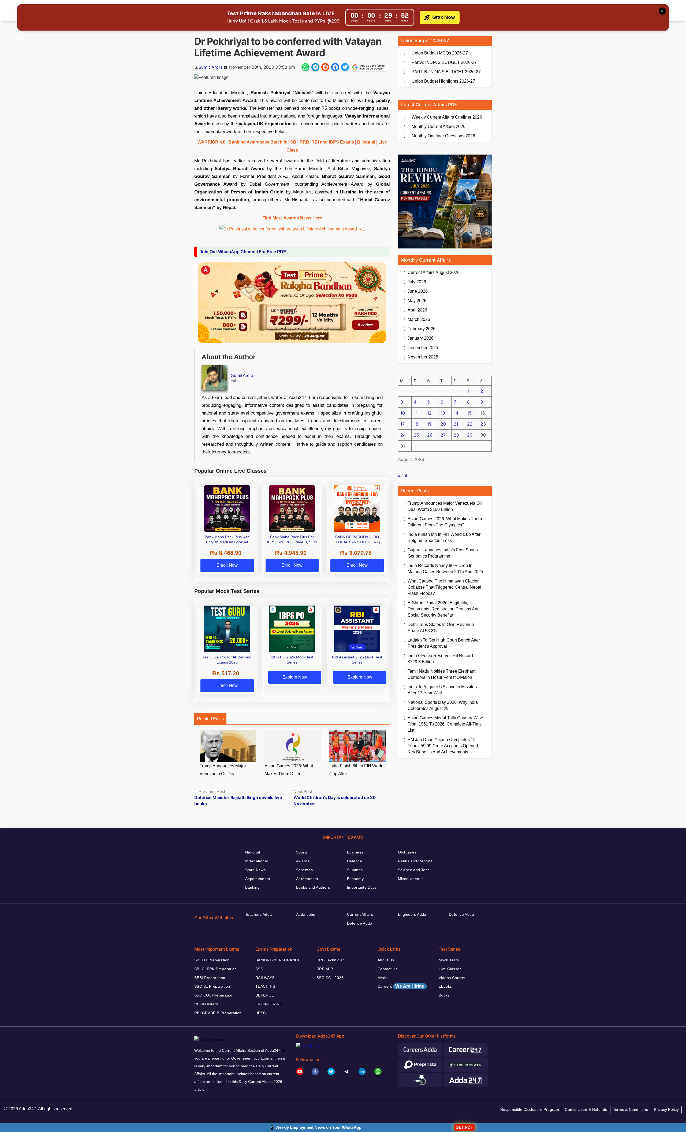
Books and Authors (313, 887)
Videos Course (452, 978)
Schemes (304, 870)
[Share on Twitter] (345, 67)
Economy (355, 879)
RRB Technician (330, 960)
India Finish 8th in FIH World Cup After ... (356, 770)
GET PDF (464, 1127)
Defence (354, 861)
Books (444, 995)
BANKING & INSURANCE (277, 960)
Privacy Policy (666, 1109)
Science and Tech (414, 870)
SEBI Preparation (209, 978)
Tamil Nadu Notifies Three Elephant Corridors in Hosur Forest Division (441, 674)
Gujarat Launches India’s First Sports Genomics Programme (443, 553)
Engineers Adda (412, 914)
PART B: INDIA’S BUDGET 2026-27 (446, 71)
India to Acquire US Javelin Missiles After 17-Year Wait (442, 689)
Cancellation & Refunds (586, 1109)
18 (416, 424)
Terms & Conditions (630, 1109)
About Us (386, 960)
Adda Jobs (305, 914)
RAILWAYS (264, 978)
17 (402, 424)
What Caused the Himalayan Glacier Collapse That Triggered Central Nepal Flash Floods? (444, 587)
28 (456, 435)
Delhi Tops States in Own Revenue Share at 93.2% (441, 627)
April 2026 (417, 310)
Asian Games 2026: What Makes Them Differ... (288, 770)
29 (469, 435)
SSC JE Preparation (212, 986)
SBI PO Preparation (212, 960)
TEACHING (265, 986)
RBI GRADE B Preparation (218, 1013)
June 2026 (418, 291)
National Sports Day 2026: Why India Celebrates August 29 (443, 705)
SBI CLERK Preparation (215, 969)
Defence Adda (359, 923)
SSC (259, 969)
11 (415, 413)
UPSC (260, 1013)
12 (429, 413)
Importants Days (361, 887)
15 (469, 413)
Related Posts (210, 718)
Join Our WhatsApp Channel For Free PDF (243, 252)
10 (402, 413)
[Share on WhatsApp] (305, 67)
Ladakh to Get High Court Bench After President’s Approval (444, 643)
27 (443, 435)
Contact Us (387, 969)
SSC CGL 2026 (330, 978)
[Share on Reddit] (325, 67)
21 (456, 424)
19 (429, 424)
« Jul (402, 476)
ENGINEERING (269, 1004)
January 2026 (421, 338)
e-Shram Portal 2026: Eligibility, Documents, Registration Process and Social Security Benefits (444, 608)
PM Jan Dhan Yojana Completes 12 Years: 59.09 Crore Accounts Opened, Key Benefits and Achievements (443, 745)
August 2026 (434, 272)
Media (383, 978)
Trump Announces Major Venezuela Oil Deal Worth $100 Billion (445, 506)
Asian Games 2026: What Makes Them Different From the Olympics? (445, 521)
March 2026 (419, 319)
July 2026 (417, 282)
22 (469, 424)
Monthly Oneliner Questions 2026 (443, 136)
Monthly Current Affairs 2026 (438, 126)
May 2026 (417, 300)
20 (443, 424)
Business (355, 852)
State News (255, 870)
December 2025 (423, 347)
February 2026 (421, 329)
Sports (302, 852)
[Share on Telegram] (315, 67)
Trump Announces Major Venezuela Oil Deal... (223, 770)
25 (416, 435)
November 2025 (423, 357)
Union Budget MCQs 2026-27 (440, 53)
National (252, 852)
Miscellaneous (410, 879)
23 (483, 424)
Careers (401, 986)
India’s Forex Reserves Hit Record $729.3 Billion (440, 658)
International (256, 861)
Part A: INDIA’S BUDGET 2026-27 (444, 62)
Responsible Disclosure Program (529, 1109)
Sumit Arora (211, 67)
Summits (355, 870)
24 (403, 435)
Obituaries (407, 852)
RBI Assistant (206, 1004)
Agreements (307, 879)
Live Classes (450, 969)
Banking (252, 887)
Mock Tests (449, 960)
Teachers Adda (258, 914)
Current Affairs (360, 914)
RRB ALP (324, 969)
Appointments (257, 879)
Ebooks (445, 986)
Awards (303, 861)
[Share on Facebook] (335, 67)
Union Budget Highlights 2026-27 (443, 81)
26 (430, 435)
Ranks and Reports (415, 861)
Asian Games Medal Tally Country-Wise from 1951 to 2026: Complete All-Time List (445, 724)
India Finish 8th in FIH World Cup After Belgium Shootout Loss (444, 537)
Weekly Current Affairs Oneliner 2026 (447, 117)
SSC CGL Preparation (213, 995)
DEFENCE (264, 995)
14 (456, 413)
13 (443, 413)
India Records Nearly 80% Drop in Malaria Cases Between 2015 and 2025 (445, 568)
